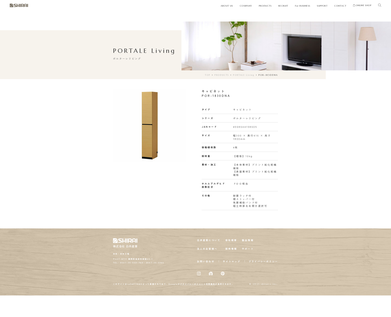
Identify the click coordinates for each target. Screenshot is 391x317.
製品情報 (248, 240)
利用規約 (210, 284)
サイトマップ (231, 261)
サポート (248, 248)
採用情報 (231, 248)
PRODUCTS (222, 75)
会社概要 (231, 240)
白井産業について (209, 240)
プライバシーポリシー (263, 261)
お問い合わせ (206, 261)
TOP (207, 75)
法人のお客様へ (207, 248)
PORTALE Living (243, 75)
